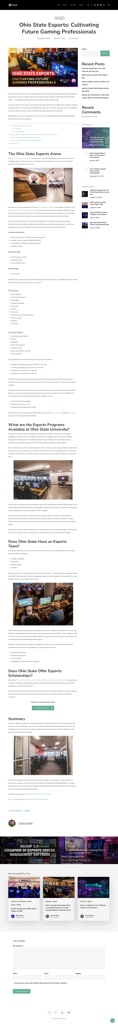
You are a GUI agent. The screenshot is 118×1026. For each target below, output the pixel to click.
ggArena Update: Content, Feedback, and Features (95, 83)
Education (59, 18)
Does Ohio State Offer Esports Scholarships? (26, 140)
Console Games (19, 131)
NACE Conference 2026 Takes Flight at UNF (95, 76)
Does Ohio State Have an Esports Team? (25, 137)
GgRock (18, 905)
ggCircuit (11, 799)
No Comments (73, 38)
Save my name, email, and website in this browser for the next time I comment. (41, 983)
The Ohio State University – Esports (39, 794)
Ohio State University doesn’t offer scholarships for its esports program (41, 680)
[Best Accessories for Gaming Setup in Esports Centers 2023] (88, 850)
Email (46, 973)
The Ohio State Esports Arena (21, 126)
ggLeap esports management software (21, 210)
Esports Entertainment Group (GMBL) (35, 799)
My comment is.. (18, 946)
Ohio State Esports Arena (20, 158)
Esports (29, 901)
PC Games (17, 128)
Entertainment (22, 901)
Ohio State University (15, 810)
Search (84, 49)
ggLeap (13, 905)
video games (56, 413)
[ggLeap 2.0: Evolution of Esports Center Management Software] (29, 850)
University (27, 810)
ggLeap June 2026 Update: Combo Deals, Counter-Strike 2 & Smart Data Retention (95, 96)
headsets (72, 413)
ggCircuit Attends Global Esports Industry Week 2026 (95, 89)
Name (15, 973)
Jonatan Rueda (45, 38)
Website (78, 973)
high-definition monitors (46, 207)
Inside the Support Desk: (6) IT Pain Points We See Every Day (94, 70)
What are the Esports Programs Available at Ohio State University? (34, 134)
